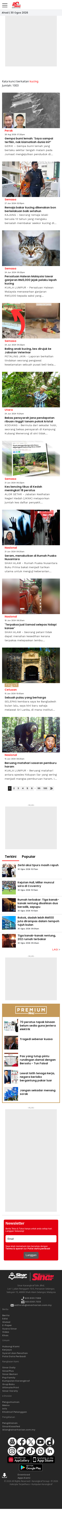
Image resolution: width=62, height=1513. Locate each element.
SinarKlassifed (11, 1426)
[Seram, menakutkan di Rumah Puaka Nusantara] (31, 527)
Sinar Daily (9, 1367)
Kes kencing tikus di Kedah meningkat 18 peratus (23, 488)
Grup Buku (8, 1384)
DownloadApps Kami (24, 1476)
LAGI (55, 949)
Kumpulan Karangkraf (16, 1380)
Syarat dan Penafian (15, 1353)
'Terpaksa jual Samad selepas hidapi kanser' (30, 626)
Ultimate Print (10, 1387)
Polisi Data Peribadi (14, 1356)
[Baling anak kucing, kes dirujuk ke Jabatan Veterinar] (31, 320)
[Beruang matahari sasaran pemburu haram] (31, 734)
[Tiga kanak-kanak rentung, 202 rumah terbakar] (9, 941)
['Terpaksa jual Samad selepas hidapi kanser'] (31, 596)
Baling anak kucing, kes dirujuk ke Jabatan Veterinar (28, 350)
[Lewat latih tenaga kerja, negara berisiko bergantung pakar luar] (11, 1077)
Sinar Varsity (10, 1391)
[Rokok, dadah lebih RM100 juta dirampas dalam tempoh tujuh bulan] (9, 923)
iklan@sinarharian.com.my (18, 1429)
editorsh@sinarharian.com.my (33, 1305)
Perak (9, 131)
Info (4, 1408)
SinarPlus (8, 1371)
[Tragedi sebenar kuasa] (11, 1042)
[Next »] (51, 788)
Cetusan (11, 690)
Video (5, 1332)
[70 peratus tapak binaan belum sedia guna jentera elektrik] (11, 1025)
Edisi (5, 1318)
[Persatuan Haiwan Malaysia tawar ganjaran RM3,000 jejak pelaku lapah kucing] (31, 248)
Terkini (10, 856)
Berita (5, 1315)
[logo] (19, 1277)
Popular (28, 856)
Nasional (11, 548)
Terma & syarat (14, 1248)
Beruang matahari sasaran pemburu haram (30, 765)
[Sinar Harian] (15, 5)
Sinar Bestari (10, 1374)
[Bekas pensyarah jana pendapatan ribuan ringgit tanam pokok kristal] (31, 389)
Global (6, 1322)
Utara (9, 410)
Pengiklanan (10, 1423)
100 (45, 788)
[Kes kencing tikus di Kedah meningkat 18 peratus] (31, 458)
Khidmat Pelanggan (14, 1412)
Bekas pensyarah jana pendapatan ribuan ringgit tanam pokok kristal (29, 419)
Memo (6, 1405)
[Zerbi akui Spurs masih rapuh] (9, 870)
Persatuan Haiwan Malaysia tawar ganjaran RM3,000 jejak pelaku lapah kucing (31, 280)
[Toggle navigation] (5, 4)
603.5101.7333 (33, 1301)
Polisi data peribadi (39, 1248)
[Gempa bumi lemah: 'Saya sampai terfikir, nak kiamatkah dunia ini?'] (31, 110)
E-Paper (7, 1325)
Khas (5, 1335)
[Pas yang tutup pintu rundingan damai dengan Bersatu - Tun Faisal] (11, 1060)
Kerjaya (7, 1349)
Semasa (10, 199)
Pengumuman (10, 1402)
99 (39, 788)
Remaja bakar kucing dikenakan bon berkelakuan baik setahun (30, 209)
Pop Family (8, 1377)
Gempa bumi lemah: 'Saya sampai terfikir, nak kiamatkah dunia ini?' (29, 140)
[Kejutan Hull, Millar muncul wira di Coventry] (9, 887)
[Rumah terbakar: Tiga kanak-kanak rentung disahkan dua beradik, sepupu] (9, 905)
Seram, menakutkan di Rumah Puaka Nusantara (30, 557)
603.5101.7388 (32, 1298)
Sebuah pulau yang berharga (25, 698)
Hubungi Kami (10, 1346)
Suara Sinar (9, 1328)
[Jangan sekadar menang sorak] (11, 1094)
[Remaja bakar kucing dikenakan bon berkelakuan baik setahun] (31, 179)
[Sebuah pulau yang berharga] (31, 665)
